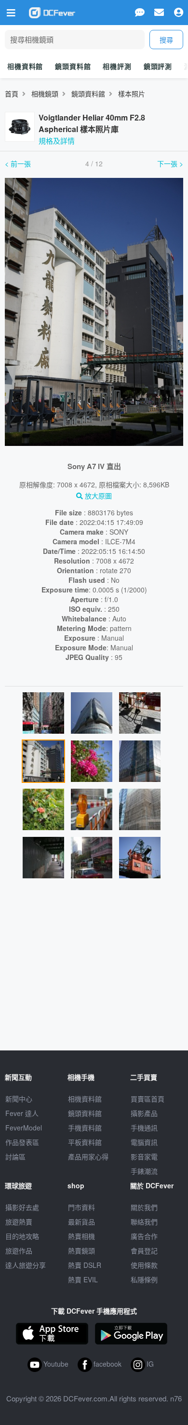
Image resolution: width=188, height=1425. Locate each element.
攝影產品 (144, 1113)
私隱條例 (144, 1279)
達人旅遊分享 (25, 1265)
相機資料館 (25, 66)
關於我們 (144, 1207)
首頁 (11, 93)
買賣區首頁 (147, 1098)
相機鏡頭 (44, 93)
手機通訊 (144, 1127)
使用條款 (144, 1265)
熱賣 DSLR (84, 1265)
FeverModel (23, 1127)
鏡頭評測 (158, 66)
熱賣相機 (81, 1236)
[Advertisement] (94, 968)
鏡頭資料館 (73, 66)
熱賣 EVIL (83, 1279)
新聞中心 (18, 1098)
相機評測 (117, 66)
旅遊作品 (18, 1250)
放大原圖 (97, 495)
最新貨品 (81, 1221)
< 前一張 (18, 163)
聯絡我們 (144, 1221)
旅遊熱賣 (18, 1221)
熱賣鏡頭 (81, 1250)
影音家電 (144, 1156)
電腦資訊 (144, 1142)
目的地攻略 (22, 1236)
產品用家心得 (88, 1156)
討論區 (15, 1156)
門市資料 (81, 1207)
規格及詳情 (57, 140)
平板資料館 (85, 1142)
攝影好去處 (22, 1207)
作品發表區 (22, 1142)
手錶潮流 (144, 1171)
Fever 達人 (22, 1113)
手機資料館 (85, 1127)
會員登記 (144, 1250)
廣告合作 (144, 1236)
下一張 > (170, 163)
